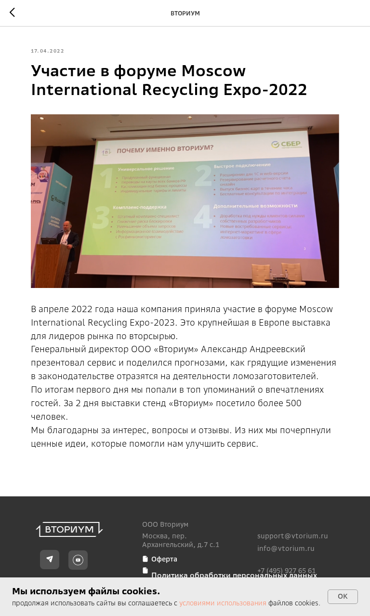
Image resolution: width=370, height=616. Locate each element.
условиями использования (222, 603)
